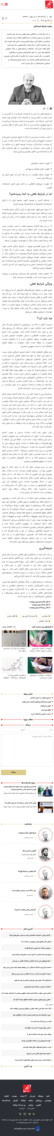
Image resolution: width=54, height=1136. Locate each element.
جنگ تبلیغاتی (43, 621)
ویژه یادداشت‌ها (28, 783)
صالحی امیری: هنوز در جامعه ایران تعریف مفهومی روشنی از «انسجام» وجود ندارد (26, 993)
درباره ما (22, 1108)
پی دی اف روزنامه (19, 1105)
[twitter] (47, 108)
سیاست (14, 1096)
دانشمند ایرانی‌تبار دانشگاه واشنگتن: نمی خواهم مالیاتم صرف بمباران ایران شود (27, 967)
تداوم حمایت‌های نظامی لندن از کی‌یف (38, 1053)
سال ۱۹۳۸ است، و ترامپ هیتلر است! (24, 890)
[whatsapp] (44, 108)
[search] (2, 4)
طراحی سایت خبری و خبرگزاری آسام (24, 1128)
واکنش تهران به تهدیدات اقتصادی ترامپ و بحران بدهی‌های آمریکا (29, 935)
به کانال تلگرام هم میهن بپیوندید (40, 602)
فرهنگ (23, 1100)
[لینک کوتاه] (6, 18)
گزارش (15, 1100)
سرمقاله (41, 1096)
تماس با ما (31, 1108)
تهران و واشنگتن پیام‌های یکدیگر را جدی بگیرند (36, 702)
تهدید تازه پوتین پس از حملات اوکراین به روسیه (36, 1040)
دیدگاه (13, 772)
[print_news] (3, 18)
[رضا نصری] (45, 892)
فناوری (38, 1105)
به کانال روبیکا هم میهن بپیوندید (40, 607)
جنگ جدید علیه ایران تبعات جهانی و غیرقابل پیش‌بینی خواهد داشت (30, 1008)
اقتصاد (6, 1096)
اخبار (48, 1096)
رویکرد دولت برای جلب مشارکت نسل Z (39, 1034)
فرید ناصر (30, 858)
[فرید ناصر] (45, 854)
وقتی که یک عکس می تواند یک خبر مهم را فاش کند (20, 803)
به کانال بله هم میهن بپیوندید (41, 605)
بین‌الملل (39, 1100)
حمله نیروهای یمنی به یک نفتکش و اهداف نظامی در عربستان (31, 961)
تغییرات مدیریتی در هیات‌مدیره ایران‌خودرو (37, 987)
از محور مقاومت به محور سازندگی (40, 698)
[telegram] (51, 108)
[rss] (34, 1114)
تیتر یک (33, 1096)
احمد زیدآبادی (28, 837)
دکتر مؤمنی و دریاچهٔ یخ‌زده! (27, 871)
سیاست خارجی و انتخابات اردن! (41, 714)
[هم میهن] (49, 4)
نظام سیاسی (11, 616)
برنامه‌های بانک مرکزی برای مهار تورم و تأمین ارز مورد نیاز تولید (32, 980)
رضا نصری (30, 895)
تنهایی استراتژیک (45, 706)
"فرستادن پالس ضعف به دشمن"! (25, 909)
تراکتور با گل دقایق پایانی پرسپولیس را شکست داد (36, 941)
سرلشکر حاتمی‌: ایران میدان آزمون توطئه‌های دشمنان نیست (33, 1060)
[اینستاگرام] (24, 1114)
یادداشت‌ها (42, 16)
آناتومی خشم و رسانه (29, 851)
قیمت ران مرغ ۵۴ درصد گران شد (41, 1021)
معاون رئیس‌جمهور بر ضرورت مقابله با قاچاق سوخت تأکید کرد (31, 999)
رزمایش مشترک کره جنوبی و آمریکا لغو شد (37, 948)
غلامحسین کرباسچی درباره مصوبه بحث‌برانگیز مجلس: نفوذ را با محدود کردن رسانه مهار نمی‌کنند (19, 788)
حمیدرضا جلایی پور (28, 616)
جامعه (31, 1100)
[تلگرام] (29, 1114)
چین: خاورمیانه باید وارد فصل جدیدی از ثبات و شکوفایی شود (31, 1015)
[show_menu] (6, 4)
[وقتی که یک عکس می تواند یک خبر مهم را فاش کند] (45, 807)
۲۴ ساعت (23, 1096)
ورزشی (31, 1105)
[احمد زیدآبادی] (45, 835)
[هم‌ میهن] (27, 1088)
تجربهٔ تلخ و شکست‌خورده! (27, 833)
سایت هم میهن (17, 1119)
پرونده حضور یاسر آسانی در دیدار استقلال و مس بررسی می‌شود (30, 974)
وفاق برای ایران (46, 710)
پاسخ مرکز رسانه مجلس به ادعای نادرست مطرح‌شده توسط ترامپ (31, 954)
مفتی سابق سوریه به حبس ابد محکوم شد (37, 1028)
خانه (50, 16)
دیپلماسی (45, 616)
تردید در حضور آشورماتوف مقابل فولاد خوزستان (37, 1047)
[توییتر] (20, 1114)
